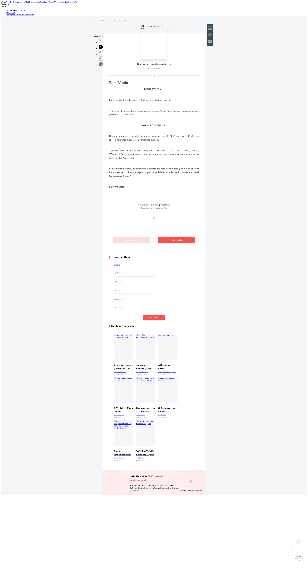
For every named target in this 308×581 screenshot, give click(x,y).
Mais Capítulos (154, 317)
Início (91, 21)
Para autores (10, 13)
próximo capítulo (176, 240)
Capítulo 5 (118, 299)
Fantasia (97, 21)
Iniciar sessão (72, 2)
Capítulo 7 (118, 282)
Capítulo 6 (118, 290)
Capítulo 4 (118, 307)
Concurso (22, 10)
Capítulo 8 (118, 273)
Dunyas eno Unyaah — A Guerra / (113, 21)
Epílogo (117, 265)
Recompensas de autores (15, 15)
